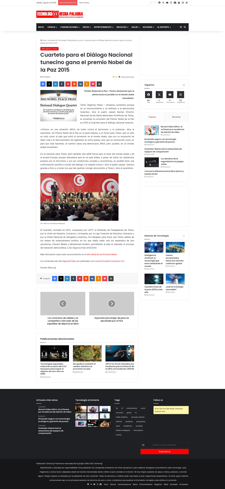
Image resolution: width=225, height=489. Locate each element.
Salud (135, 27)
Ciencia (51, 27)
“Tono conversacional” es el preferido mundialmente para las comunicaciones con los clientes (117, 3)
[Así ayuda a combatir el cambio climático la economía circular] (87, 353)
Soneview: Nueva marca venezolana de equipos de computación (163, 150)
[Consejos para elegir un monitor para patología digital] (80, 416)
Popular (152, 117)
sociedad (139, 426)
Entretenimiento (102, 27)
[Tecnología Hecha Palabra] (60, 14)
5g (117, 408)
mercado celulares (138, 417)
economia (119, 413)
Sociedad (147, 27)
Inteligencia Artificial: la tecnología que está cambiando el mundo (154, 260)
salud (118, 426)
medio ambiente (121, 417)
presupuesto (140, 421)
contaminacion (131, 408)
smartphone (127, 426)
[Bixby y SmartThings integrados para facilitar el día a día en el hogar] (93, 416)
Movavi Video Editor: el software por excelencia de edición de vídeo (172, 129)
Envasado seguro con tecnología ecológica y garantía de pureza (160, 140)
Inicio (41, 27)
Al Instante (163, 27)
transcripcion (138, 430)
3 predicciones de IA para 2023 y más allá (154, 289)
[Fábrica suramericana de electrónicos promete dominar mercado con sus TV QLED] (80, 423)
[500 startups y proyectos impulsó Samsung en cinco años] (93, 423)
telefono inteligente (123, 430)
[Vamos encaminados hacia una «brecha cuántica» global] (175, 247)
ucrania (118, 435)
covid (143, 408)
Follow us (158, 400)
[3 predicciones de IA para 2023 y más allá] (154, 279)
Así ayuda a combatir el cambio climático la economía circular (84, 366)
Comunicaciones (69, 27)
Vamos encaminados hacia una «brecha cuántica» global (174, 259)
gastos (129, 413)
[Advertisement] (138, 14)
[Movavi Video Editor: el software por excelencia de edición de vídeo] (152, 130)
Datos (86, 27)
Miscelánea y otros (75, 40)
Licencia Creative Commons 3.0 (109, 261)
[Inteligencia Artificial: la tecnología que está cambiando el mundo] (154, 247)
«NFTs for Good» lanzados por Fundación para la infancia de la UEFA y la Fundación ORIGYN (119, 366)
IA (136, 413)
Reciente (176, 117)
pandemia (129, 421)
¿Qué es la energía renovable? (174, 288)
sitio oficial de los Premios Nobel (102, 254)
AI (122, 408)
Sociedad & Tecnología (57, 40)
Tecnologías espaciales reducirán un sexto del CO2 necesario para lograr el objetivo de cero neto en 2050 (53, 369)
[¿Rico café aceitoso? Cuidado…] (80, 409)
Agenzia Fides (69, 261)
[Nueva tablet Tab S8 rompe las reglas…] (105, 423)
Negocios (121, 27)
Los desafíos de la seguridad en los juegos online (172, 161)
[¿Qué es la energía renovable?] (175, 279)
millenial (119, 421)
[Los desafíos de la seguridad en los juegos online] (152, 162)
